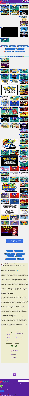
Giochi (23, 383)
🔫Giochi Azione (8, 334)
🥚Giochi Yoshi (8, 336)
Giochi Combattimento (10, 48)
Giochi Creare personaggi (23, 46)
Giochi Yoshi (13, 46)
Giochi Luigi (21, 258)
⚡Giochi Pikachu (9, 343)
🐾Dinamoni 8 (13, 348)
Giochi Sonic (10, 251)
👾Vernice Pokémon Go (14, 350)
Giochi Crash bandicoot (10, 253)
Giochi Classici (10, 256)
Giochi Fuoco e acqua (20, 51)
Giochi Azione (4, 46)
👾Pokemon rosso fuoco (19, 337)
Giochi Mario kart (21, 253)
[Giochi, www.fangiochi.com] (5, 1)
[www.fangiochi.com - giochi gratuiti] (5, 381)
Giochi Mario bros (19, 251)
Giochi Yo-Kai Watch (9, 51)
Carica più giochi (14, 241)
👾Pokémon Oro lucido (19, 333)
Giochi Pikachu (20, 48)
